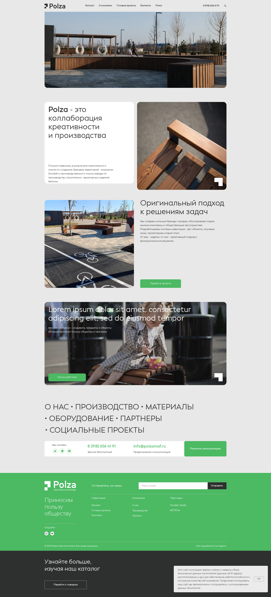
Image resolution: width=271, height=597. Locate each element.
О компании (105, 6)
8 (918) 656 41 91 (211, 6)
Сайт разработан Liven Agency (211, 546)
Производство (140, 511)
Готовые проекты (126, 6)
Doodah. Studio (178, 505)
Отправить (217, 486)
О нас (135, 505)
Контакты (145, 6)
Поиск (158, 6)
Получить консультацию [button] (205, 449)
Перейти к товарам (66, 585)
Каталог (89, 6)
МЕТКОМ (175, 510)
